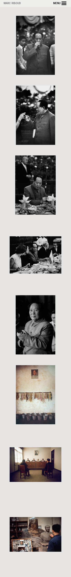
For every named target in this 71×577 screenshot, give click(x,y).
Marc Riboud (12, 3)
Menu (56, 3)
